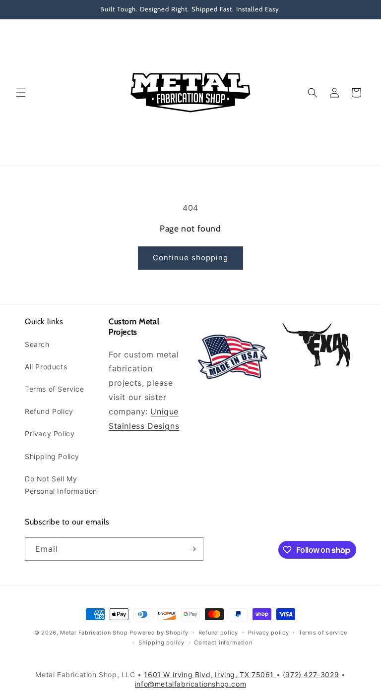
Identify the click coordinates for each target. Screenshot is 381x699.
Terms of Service (54, 389)
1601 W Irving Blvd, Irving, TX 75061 (210, 674)
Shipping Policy (52, 456)
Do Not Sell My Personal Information (61, 484)
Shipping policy (161, 642)
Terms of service (323, 632)
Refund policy (218, 632)
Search (37, 344)
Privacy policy (268, 632)
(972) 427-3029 (311, 674)
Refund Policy (49, 411)
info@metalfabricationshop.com (190, 684)
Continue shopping (190, 257)
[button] (21, 93)
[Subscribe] (192, 549)
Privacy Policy (49, 433)
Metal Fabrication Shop (93, 632)
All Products (46, 366)
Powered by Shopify (159, 632)
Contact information (223, 642)
